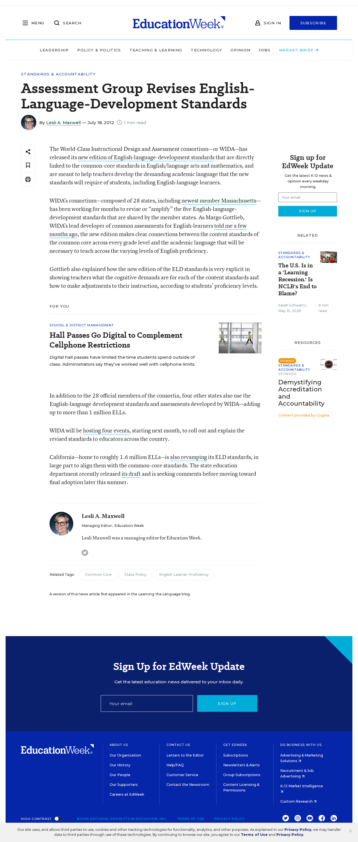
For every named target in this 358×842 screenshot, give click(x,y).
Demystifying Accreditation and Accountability (301, 393)
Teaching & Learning (156, 50)
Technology (206, 50)
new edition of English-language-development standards (146, 157)
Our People (120, 775)
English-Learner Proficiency (184, 574)
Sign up (227, 703)
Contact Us (178, 745)
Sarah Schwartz (292, 305)
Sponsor (287, 374)
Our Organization (125, 755)
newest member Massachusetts (219, 200)
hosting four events (106, 430)
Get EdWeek (235, 745)
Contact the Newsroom (187, 784)
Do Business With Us (301, 745)
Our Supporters (124, 784)
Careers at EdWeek (127, 794)
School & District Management (82, 325)
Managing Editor (97, 526)
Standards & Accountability (58, 74)
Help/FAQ (175, 765)
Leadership (54, 50)
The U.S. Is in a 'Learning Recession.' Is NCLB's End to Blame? (297, 279)
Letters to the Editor (185, 755)
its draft (131, 473)
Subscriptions (235, 755)
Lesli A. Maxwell (63, 122)
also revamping (188, 457)
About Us (119, 745)
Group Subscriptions (241, 775)
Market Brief (297, 50)
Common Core (98, 574)
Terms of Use (190, 819)
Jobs (264, 50)
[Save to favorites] (28, 165)
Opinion (240, 50)
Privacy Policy (229, 819)
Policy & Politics (99, 50)
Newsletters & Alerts (241, 765)
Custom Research (297, 801)
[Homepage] (179, 23)
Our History (120, 765)
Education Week (129, 526)
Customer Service (182, 775)
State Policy (135, 574)
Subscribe (313, 23)
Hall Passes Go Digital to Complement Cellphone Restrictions (116, 340)
